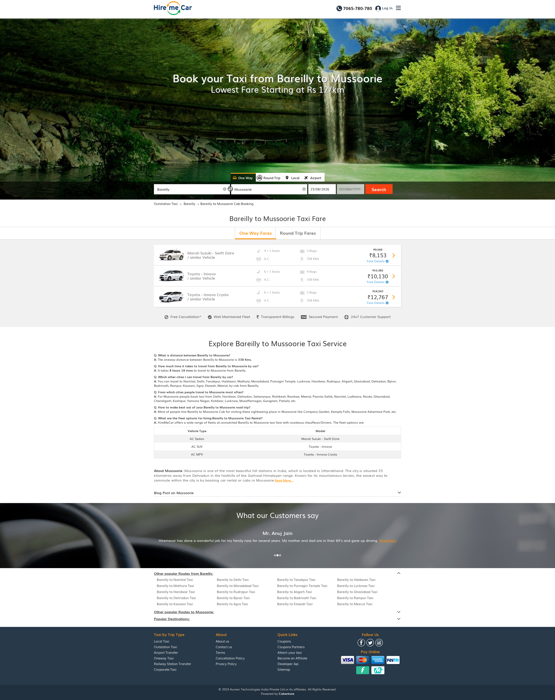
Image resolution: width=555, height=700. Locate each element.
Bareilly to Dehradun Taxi (176, 597)
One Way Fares (255, 233)
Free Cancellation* (185, 316)
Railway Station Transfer (172, 663)
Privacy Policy (226, 663)
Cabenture (286, 693)
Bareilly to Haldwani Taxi (356, 579)
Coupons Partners (291, 646)
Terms (220, 652)
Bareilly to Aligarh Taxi (294, 591)
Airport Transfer (166, 652)
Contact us (224, 646)
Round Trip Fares (298, 233)
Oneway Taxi (164, 658)
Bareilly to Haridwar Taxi (176, 591)
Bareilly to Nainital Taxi (175, 579)
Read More (340, 540)
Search (379, 189)
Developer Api (288, 663)
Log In (387, 7)
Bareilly (190, 203)
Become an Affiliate (292, 658)
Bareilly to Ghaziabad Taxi (357, 591)
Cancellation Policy (230, 658)
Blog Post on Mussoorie (174, 492)
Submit (393, 254)
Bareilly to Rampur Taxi (355, 597)
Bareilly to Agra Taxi (232, 603)
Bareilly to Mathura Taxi (175, 585)
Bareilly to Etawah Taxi (295, 603)
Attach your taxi (290, 652)
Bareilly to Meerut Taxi (354, 603)
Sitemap (284, 669)
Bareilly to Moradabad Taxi (238, 585)
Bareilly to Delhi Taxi (233, 579)
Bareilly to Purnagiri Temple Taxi (302, 585)
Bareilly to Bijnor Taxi (233, 597)
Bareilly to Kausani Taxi (175, 603)
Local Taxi (161, 641)
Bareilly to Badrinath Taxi (296, 597)
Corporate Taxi (165, 669)
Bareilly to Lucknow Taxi (356, 585)
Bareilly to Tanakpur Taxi (296, 579)
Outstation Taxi (166, 203)
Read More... (284, 480)
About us (222, 641)
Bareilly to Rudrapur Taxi (236, 591)
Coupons (284, 641)
